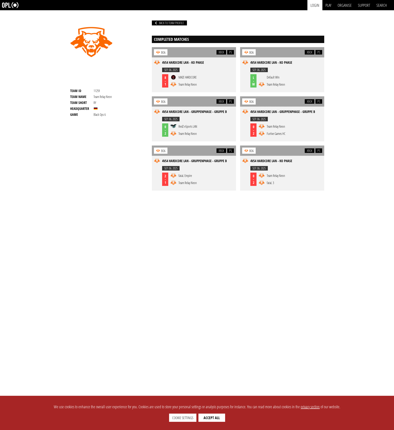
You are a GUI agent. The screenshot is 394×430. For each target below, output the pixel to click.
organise (345, 5)
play (328, 5)
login (314, 5)
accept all (212, 417)
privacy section (310, 407)
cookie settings (182, 417)
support (364, 5)
